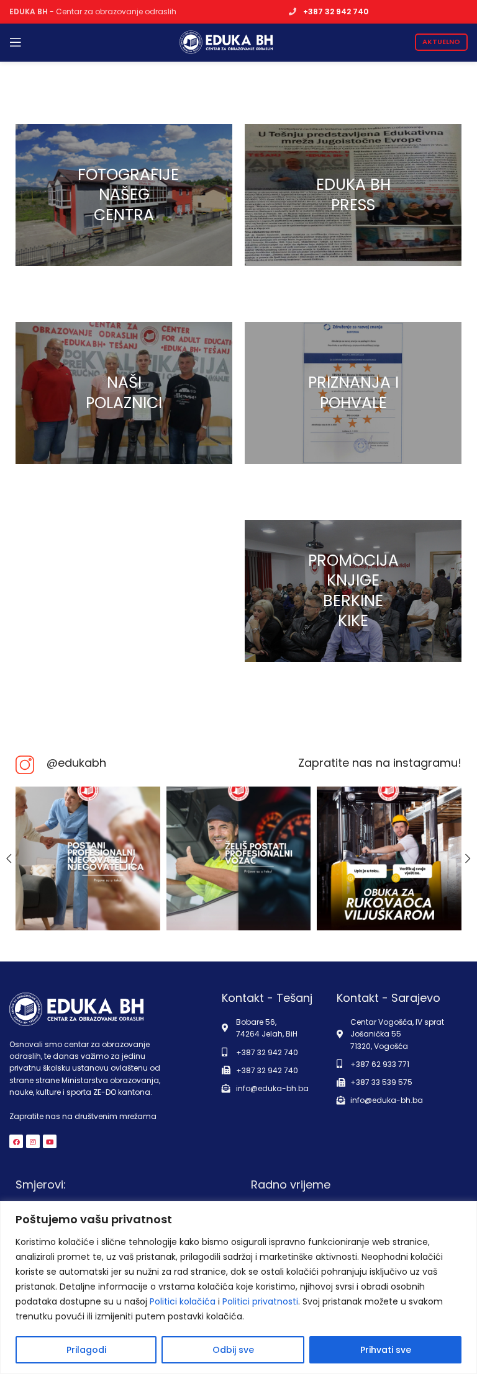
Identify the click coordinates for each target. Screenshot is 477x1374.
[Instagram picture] (88, 859)
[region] (238, 1287)
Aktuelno (441, 42)
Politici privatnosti (260, 1301)
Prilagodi (86, 1350)
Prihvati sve (385, 1350)
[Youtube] (50, 1141)
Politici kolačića (183, 1301)
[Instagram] (33, 1141)
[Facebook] (16, 1141)
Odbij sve (233, 1350)
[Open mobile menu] (15, 42)
